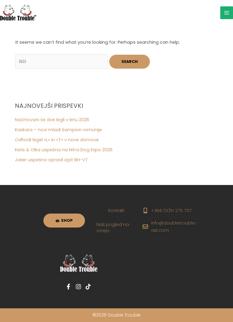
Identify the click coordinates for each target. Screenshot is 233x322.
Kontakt (116, 210)
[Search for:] (62, 61)
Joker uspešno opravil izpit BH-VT (51, 160)
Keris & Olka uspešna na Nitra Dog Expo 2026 (64, 150)
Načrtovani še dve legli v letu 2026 (52, 120)
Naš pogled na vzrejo (112, 227)
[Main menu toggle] (226, 12)
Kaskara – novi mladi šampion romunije (58, 130)
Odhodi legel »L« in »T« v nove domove (57, 140)
